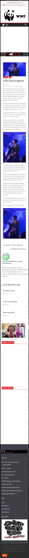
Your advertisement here (8, 474)
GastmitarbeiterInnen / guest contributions (13, 86)
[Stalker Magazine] (3, 25)
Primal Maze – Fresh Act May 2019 (13, 245)
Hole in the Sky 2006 (10, 302)
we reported (19, 109)
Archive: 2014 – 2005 (7, 484)
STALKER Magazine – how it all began (11, 481)
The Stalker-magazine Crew (8, 471)
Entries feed (5, 505)
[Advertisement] (14, 39)
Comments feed (6, 509)
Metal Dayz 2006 (8, 312)
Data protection (7, 464)
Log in (3, 502)
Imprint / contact (6, 468)
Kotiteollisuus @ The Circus (18, 249)
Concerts (6, 77)
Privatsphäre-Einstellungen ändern (10, 487)
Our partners (5, 478)
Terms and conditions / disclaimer (10, 462)
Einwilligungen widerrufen (8, 493)
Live (10, 77)
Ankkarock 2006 (8, 291)
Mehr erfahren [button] (22, 551)
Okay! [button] (4, 555)
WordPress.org (5, 512)
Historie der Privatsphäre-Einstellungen (12, 490)
